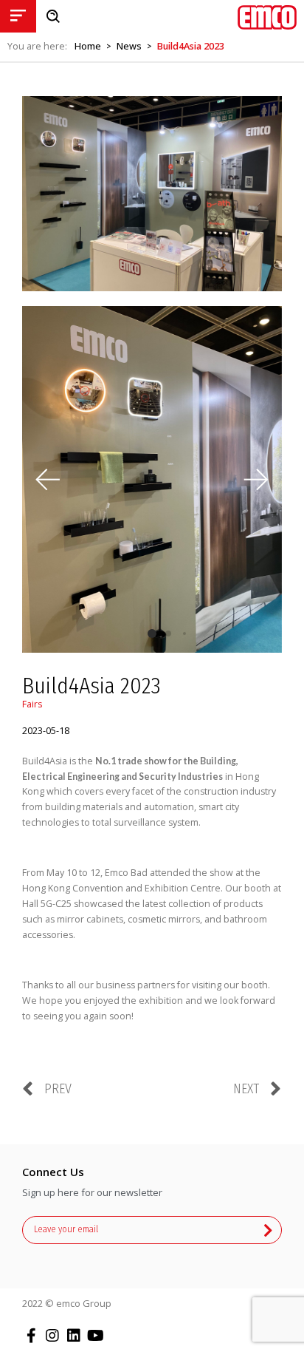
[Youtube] (95, 1336)
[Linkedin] (74, 1336)
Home (88, 46)
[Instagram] (52, 1336)
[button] (256, 479)
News (129, 46)
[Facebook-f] (31, 1336)
